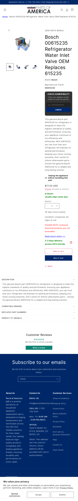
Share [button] (50, 266)
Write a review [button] (39, 348)
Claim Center (58, 450)
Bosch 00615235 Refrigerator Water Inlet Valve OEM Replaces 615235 (42, 16)
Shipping (48, 189)
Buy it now (58, 258)
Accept (38, 495)
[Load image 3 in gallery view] (26, 66)
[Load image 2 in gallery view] (18, 66)
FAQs (55, 440)
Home (5, 16)
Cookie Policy (58, 409)
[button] (5, 9)
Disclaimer (57, 427)
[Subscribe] (57, 379)
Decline (62, 495)
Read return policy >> (55, 236)
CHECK (58, 110)
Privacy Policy (59, 422)
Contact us (57, 445)
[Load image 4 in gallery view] (34, 66)
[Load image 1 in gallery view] (10, 66)
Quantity (48, 201)
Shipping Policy (59, 403)
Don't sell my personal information (61, 433)
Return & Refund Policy (59, 415)
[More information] (71, 242)
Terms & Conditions (61, 398)
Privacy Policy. (66, 488)
